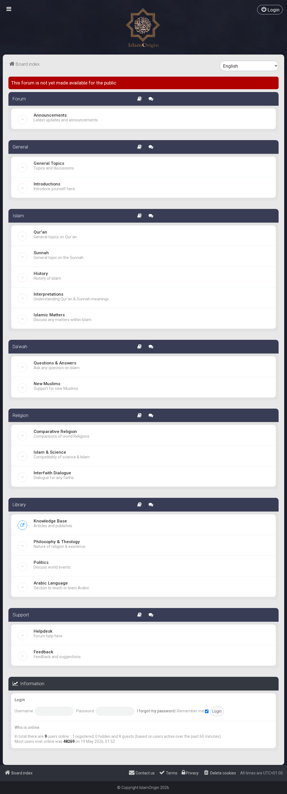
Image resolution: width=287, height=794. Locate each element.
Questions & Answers (55, 363)
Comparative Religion (55, 431)
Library (19, 504)
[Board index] (143, 28)
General (20, 147)
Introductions (47, 184)
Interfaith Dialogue (52, 472)
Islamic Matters (49, 314)
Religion (20, 415)
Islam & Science (50, 452)
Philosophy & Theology (57, 541)
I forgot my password (156, 711)
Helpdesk (43, 631)
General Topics (49, 163)
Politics (41, 562)
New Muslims (47, 383)
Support (21, 615)
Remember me (191, 711)
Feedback (43, 651)
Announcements (50, 115)
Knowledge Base (50, 521)
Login (20, 700)
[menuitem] (270, 10)
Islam (18, 215)
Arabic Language (51, 583)
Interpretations (48, 294)
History (41, 273)
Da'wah (20, 346)
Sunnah (41, 252)
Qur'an (40, 232)
